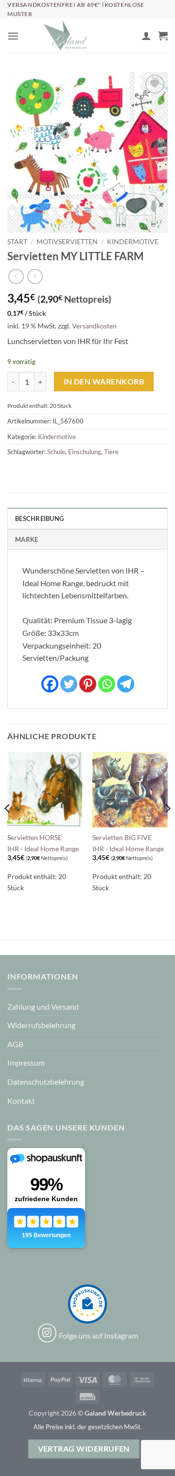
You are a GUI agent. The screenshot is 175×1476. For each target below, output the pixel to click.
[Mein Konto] (146, 35)
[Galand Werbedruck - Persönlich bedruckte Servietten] (65, 36)
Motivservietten (67, 242)
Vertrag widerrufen (84, 1448)
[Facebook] (49, 683)
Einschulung (84, 452)
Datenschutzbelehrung (45, 1081)
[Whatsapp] (106, 683)
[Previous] (8, 828)
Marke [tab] (26, 539)
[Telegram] (125, 683)
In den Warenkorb (104, 381)
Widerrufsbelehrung (41, 1025)
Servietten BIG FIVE (122, 838)
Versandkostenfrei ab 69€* (54, 4)
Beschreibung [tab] (39, 518)
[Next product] (15, 276)
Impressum (26, 1062)
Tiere (111, 452)
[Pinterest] (87, 683)
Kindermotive (132, 242)
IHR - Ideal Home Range (43, 849)
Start (17, 242)
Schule (56, 452)
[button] (13, 36)
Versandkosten (94, 326)
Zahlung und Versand (43, 1006)
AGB (15, 1044)
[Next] (167, 828)
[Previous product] (34, 276)
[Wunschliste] (130, 38)
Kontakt (21, 1100)
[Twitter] (68, 683)
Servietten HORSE (34, 838)
